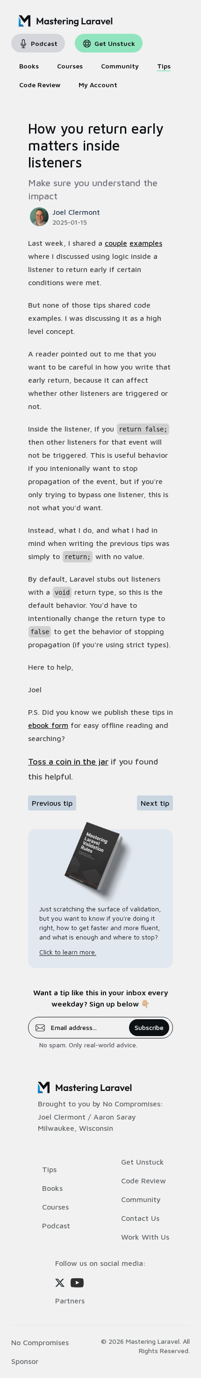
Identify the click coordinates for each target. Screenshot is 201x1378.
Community (141, 1199)
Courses (55, 1207)
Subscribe (149, 1027)
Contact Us (140, 1218)
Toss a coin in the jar (68, 761)
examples (145, 243)
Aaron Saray (114, 1117)
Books (52, 1188)
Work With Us (145, 1237)
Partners (70, 1300)
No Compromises (131, 1103)
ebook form (48, 725)
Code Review (143, 1180)
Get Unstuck (142, 1162)
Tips (49, 1169)
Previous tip (52, 803)
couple (116, 243)
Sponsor (24, 1361)
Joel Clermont (62, 1117)
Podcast (56, 1225)
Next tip (155, 803)
